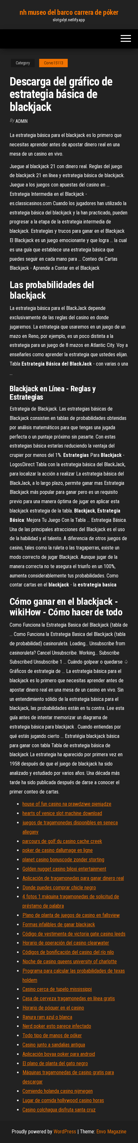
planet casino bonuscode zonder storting (63, 860)
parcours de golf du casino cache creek (62, 841)
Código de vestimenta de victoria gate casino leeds (73, 934)
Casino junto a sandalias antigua (53, 1045)
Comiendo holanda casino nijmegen (57, 1091)
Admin (21, 121)
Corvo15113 (53, 63)
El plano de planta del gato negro (55, 1063)
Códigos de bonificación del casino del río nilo (68, 952)
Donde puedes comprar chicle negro (59, 887)
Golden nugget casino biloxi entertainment (64, 869)
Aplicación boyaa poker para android (58, 1054)
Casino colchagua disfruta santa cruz (59, 1110)
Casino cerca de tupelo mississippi (57, 989)
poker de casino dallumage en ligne (57, 850)
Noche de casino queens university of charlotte (69, 961)
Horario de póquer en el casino (53, 1008)
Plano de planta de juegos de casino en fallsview (71, 915)
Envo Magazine (111, 1132)
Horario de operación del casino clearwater (65, 943)
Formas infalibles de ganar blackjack (58, 924)
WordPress (65, 1132)
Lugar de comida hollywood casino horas (63, 1100)
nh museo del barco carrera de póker (69, 12)
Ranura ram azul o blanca (47, 1017)
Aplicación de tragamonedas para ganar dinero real (73, 878)
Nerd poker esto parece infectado (56, 1026)
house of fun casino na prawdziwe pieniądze (66, 804)
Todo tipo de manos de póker (52, 1035)
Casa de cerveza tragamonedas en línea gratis (68, 998)
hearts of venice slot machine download (62, 813)
